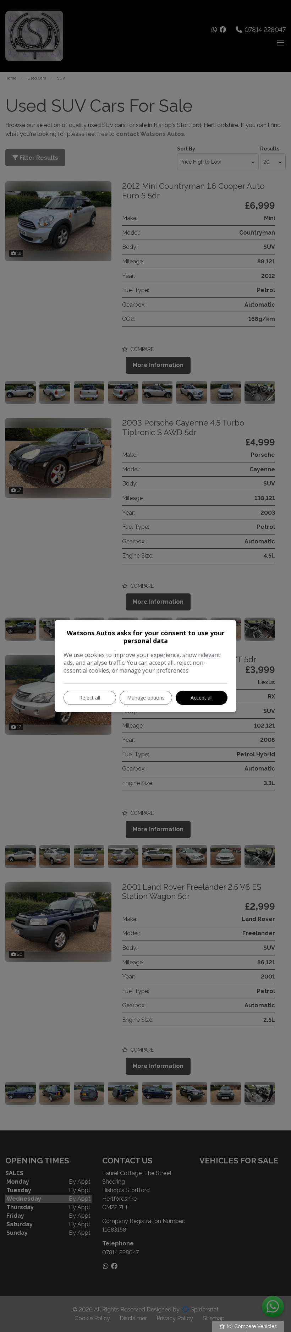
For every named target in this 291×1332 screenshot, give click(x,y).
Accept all (202, 697)
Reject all (89, 697)
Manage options (146, 697)
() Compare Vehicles (251, 1326)
